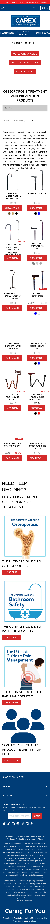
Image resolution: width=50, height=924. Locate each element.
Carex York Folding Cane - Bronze (13, 397)
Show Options (12, 208)
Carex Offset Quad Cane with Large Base (13, 346)
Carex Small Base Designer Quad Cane (37, 346)
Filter (11, 108)
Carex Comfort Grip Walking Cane (37, 246)
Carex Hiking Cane (37, 193)
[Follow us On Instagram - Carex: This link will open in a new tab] (13, 823)
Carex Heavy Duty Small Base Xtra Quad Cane (12, 296)
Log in (34, 8)
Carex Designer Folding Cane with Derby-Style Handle (37, 398)
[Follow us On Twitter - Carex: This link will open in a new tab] (4, 823)
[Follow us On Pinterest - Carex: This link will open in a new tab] (17, 823)
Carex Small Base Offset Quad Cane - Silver (37, 445)
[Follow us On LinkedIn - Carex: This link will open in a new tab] (27, 823)
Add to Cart (12, 308)
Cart (46, 8)
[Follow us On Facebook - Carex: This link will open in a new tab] (8, 823)
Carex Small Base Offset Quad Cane (12, 444)
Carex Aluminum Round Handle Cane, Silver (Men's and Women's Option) (13, 249)
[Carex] (25, 21)
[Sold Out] (13, 230)
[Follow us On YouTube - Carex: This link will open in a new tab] (22, 823)
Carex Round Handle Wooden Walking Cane (13, 196)
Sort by (6, 121)
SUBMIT (37, 816)
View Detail (12, 258)
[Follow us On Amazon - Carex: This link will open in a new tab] (31, 823)
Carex (34, 921)
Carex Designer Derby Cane (37, 294)
